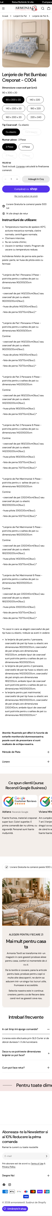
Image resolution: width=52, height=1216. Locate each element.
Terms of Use (37, 1163)
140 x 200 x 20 (14, 108)
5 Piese (28, 156)
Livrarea (20, 166)
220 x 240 (35, 117)
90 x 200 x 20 (13, 99)
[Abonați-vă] (46, 1156)
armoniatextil (18, 1202)
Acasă (5, 16)
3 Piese (9, 146)
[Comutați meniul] (3, 8)
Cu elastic (11, 132)
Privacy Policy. (9, 1166)
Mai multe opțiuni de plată (26, 196)
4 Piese (26, 146)
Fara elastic (33, 133)
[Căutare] (43, 8)
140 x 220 (35, 99)
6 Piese (11, 156)
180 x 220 (35, 108)
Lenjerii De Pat (20, 16)
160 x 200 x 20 (14, 117)
